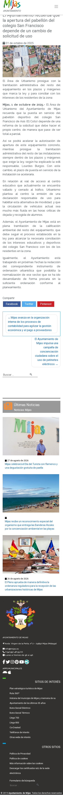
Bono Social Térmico (20, 713)
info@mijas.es (12, 649)
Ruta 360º (14, 693)
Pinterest (45, 304)
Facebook (12, 304)
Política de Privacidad (20, 753)
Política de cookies (19, 758)
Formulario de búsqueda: (22, 780)
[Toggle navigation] (56, 6)
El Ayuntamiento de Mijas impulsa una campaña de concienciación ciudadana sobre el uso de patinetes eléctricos (46, 351)
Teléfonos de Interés (19, 732)
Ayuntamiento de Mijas (19, 793)
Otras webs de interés (20, 737)
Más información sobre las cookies (26, 763)
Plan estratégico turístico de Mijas (26, 688)
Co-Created (15, 727)
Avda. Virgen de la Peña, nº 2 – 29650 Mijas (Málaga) (31, 643)
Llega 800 (14, 722)
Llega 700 (14, 718)
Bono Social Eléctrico (20, 708)
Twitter (29, 304)
